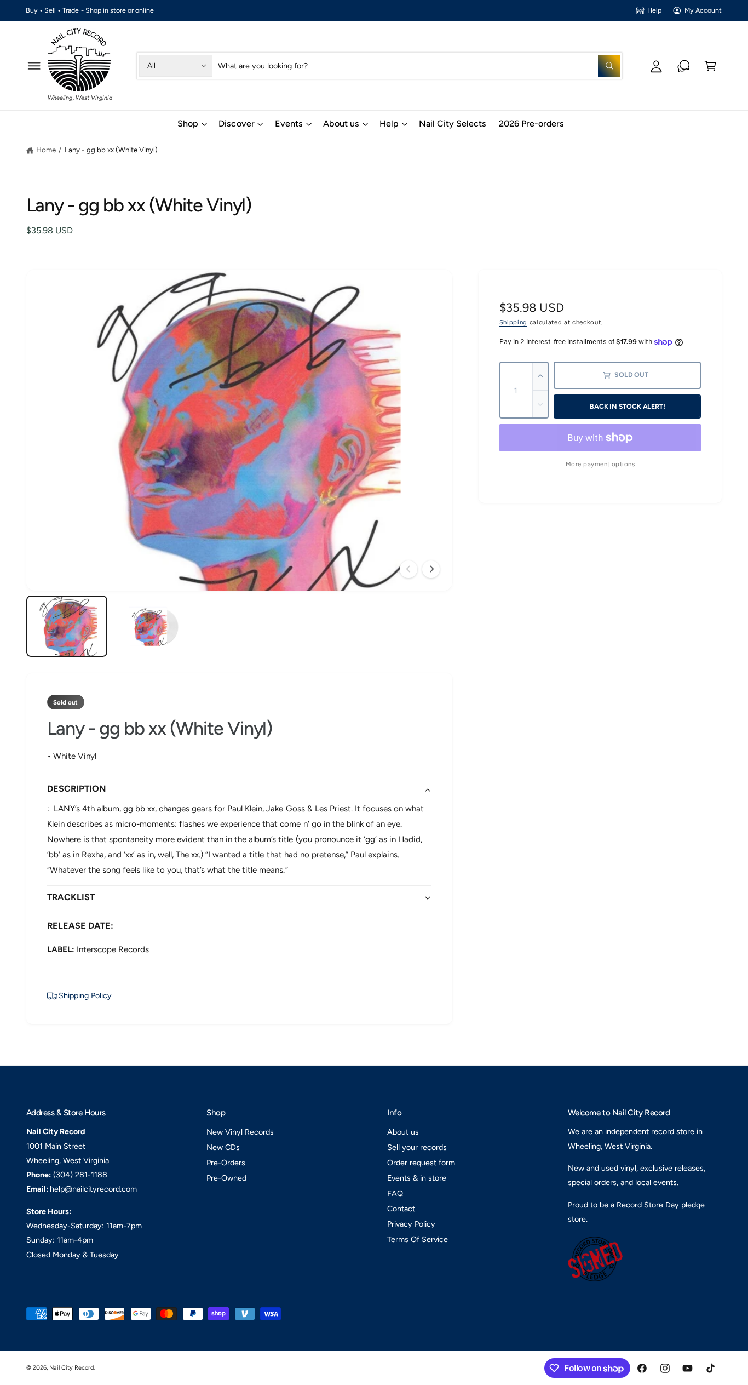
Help (654, 10)
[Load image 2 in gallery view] (152, 626)
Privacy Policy (411, 1224)
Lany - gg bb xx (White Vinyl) (111, 149)
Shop (187, 123)
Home (46, 149)
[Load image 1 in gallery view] (66, 626)
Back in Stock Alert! (627, 406)
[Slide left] (408, 569)
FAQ (395, 1193)
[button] (34, 65)
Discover (236, 123)
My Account (703, 10)
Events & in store (416, 1178)
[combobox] (419, 65)
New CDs (223, 1147)
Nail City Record (71, 1367)
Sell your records (417, 1147)
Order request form (421, 1162)
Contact (401, 1209)
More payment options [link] (600, 464)
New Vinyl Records (240, 1132)
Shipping (513, 322)
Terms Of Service (417, 1239)
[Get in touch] (683, 65)
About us (341, 123)
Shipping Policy (85, 995)
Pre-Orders (225, 1162)
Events (289, 123)
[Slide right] (431, 569)
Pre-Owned (226, 1178)
